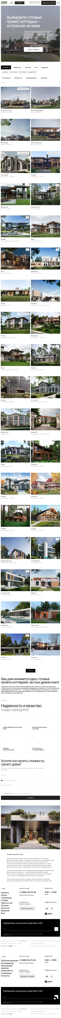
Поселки (5, 905)
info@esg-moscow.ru (51, 902)
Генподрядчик (7, 963)
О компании (6, 898)
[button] (58, 3)
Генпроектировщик (9, 960)
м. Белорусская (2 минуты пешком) (24, 903)
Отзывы (4, 900)
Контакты (5, 908)
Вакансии (5, 910)
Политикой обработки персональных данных (21, 793)
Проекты (5, 892)
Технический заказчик (6, 967)
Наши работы (7, 970)
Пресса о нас (7, 903)
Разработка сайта (5, 946)
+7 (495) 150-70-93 (34, 2)
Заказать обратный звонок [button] (34, 3)
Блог (3, 913)
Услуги (4, 895)
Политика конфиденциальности (37, 943)
